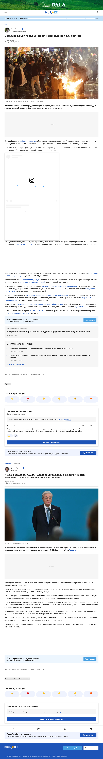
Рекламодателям (91, 748)
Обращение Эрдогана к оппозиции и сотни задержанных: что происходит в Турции (41, 348)
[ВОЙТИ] (97, 13)
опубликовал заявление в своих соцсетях (59, 286)
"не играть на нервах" (23, 244)
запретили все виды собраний (32, 282)
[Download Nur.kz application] (51, 5)
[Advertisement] (51, 124)
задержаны (79, 307)
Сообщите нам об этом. (36, 374)
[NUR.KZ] (51, 12)
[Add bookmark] (91, 729)
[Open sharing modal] (65, 729)
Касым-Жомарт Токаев (21, 679)
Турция (7, 384)
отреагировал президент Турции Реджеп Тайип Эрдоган (39, 304)
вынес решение (36, 311)
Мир (6, 24)
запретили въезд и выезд (18, 313)
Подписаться (90, 320)
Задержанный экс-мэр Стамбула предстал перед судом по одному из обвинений (48, 331)
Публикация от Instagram (32, 212)
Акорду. (72, 550)
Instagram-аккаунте (28, 141)
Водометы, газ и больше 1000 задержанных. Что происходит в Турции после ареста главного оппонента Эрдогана (49, 356)
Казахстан (16, 463)
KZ (92, 12)
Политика (8, 463)
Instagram (89, 452)
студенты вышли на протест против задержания (47, 295)
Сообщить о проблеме (72, 748)
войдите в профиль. (64, 419)
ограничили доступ (31, 280)
